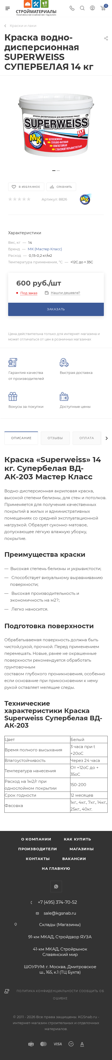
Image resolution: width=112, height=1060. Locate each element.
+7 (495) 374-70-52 (57, 902)
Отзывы (55, 438)
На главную (56, 868)
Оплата (86, 438)
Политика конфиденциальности (47, 991)
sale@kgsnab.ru (60, 913)
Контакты (37, 858)
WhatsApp (56, 886)
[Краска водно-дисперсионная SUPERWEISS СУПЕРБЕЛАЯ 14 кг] (56, 125)
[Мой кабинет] (92, 8)
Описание (21, 438)
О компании (36, 839)
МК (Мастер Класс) (45, 249)
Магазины (82, 849)
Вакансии (74, 858)
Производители (37, 849)
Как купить (77, 839)
